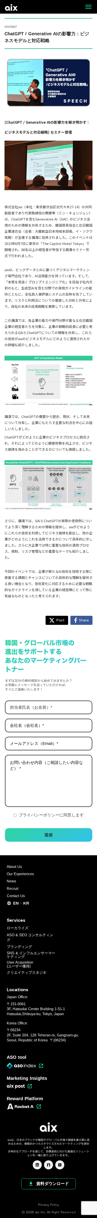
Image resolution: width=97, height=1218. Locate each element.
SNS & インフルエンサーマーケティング (31, 955)
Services (16, 920)
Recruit (12, 889)
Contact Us (16, 896)
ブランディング (19, 947)
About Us (14, 867)
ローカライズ (17, 928)
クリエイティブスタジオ (26, 972)
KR (26, 903)
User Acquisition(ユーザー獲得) (20, 964)
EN (16, 903)
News (11, 881)
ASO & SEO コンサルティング (30, 937)
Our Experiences (20, 874)
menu (88, 7)
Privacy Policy (48, 1205)
